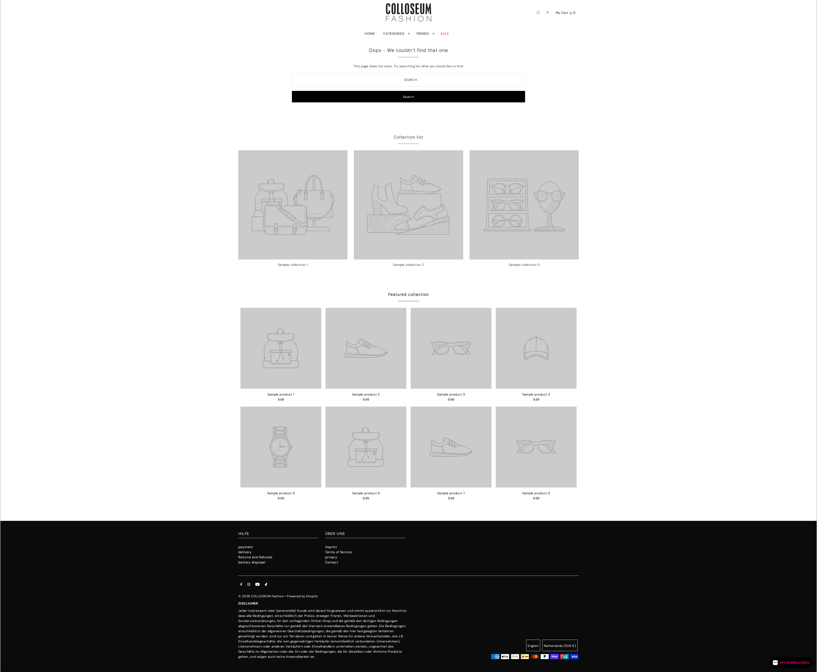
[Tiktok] (266, 584)
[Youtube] (257, 584)
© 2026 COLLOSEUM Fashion (261, 596)
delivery (244, 552)
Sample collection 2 (408, 265)
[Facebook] (241, 584)
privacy (331, 557)
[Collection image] (293, 258)
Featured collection (408, 294)
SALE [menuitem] (445, 34)
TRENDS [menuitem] (422, 34)
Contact (331, 562)
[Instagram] (248, 584)
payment (245, 547)
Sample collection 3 (524, 265)
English (533, 646)
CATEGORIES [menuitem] (393, 34)
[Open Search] (538, 12)
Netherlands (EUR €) (560, 646)
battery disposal (251, 562)
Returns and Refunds (255, 557)
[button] (791, 663)
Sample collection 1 (293, 265)
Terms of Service (338, 552)
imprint (331, 547)
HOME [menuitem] (370, 34)
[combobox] (409, 80)
